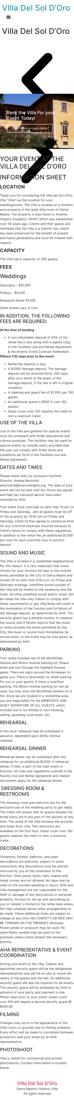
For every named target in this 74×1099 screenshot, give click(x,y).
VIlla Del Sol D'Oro (36, 8)
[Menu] (8, 17)
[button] (37, 81)
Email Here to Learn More (30, 128)
